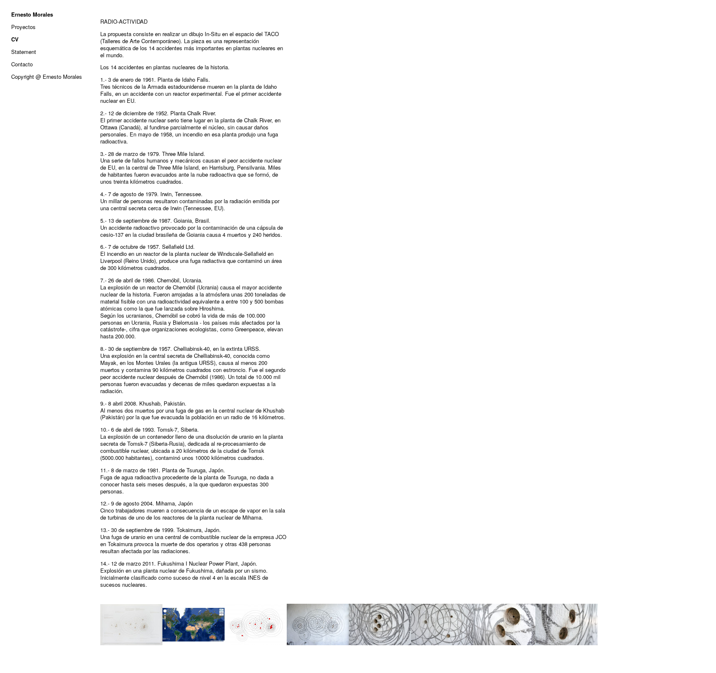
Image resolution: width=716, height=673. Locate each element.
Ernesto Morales (32, 14)
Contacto (22, 64)
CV (15, 39)
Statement (23, 52)
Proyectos (23, 27)
